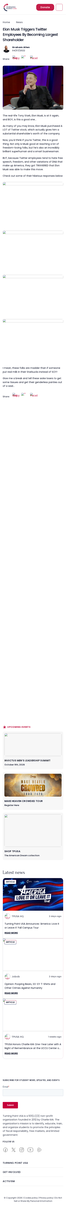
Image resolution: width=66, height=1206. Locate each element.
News (19, 22)
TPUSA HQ (18, 916)
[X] (25, 59)
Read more (11, 932)
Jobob (16, 976)
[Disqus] (33, 469)
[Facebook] (33, 59)
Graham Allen (21, 47)
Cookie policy (31, 1197)
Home (6, 22)
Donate (45, 7)
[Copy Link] (16, 59)
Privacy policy (46, 1197)
